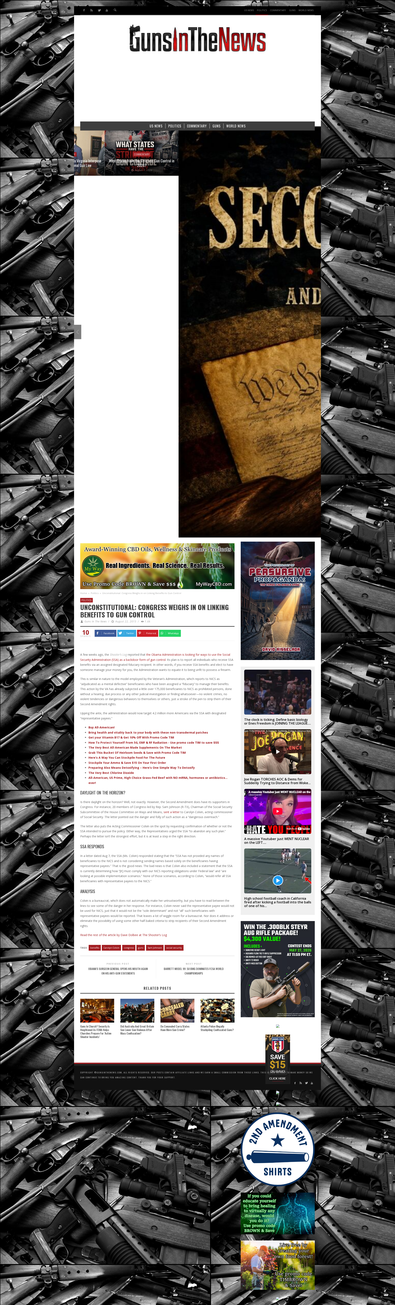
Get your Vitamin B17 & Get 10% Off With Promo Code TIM (131, 737)
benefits (94, 947)
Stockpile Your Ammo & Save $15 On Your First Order (127, 763)
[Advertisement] (197, 88)
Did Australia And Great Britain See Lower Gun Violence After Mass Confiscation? (137, 1029)
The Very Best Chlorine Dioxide (111, 773)
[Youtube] (106, 10)
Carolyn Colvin (111, 947)
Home (83, 593)
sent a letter (172, 812)
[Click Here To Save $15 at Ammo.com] (277, 1059)
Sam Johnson (155, 947)
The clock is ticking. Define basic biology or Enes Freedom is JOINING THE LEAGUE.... (277, 721)
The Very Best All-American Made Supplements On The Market (135, 747)
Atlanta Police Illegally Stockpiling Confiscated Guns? (217, 1028)
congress (129, 947)
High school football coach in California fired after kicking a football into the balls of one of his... (277, 902)
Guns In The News (96, 621)
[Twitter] (99, 10)
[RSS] (91, 10)
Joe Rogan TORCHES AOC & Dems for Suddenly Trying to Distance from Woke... (277, 781)
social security (174, 947)
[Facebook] (84, 10)
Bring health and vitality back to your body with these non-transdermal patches (148, 732)
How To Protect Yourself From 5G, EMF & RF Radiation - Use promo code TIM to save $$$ (153, 742)
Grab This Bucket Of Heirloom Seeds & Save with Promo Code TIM (137, 753)
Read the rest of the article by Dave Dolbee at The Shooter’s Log (123, 935)
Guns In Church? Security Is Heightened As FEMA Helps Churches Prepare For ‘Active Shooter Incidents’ (95, 1031)
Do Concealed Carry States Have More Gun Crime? (174, 1028)
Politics (95, 593)
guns (140, 947)
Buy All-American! (101, 727)
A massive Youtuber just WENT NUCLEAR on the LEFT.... (276, 840)
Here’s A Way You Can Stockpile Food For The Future (126, 757)
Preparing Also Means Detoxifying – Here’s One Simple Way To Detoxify (141, 768)
